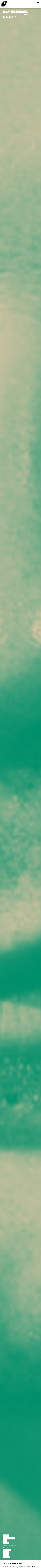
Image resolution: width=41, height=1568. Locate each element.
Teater (6, 1547)
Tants (6, 1543)
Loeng (6, 1535)
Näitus (6, 1557)
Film (5, 1540)
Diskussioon (9, 1538)
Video (6, 1552)
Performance (10, 1545)
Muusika (7, 1550)
